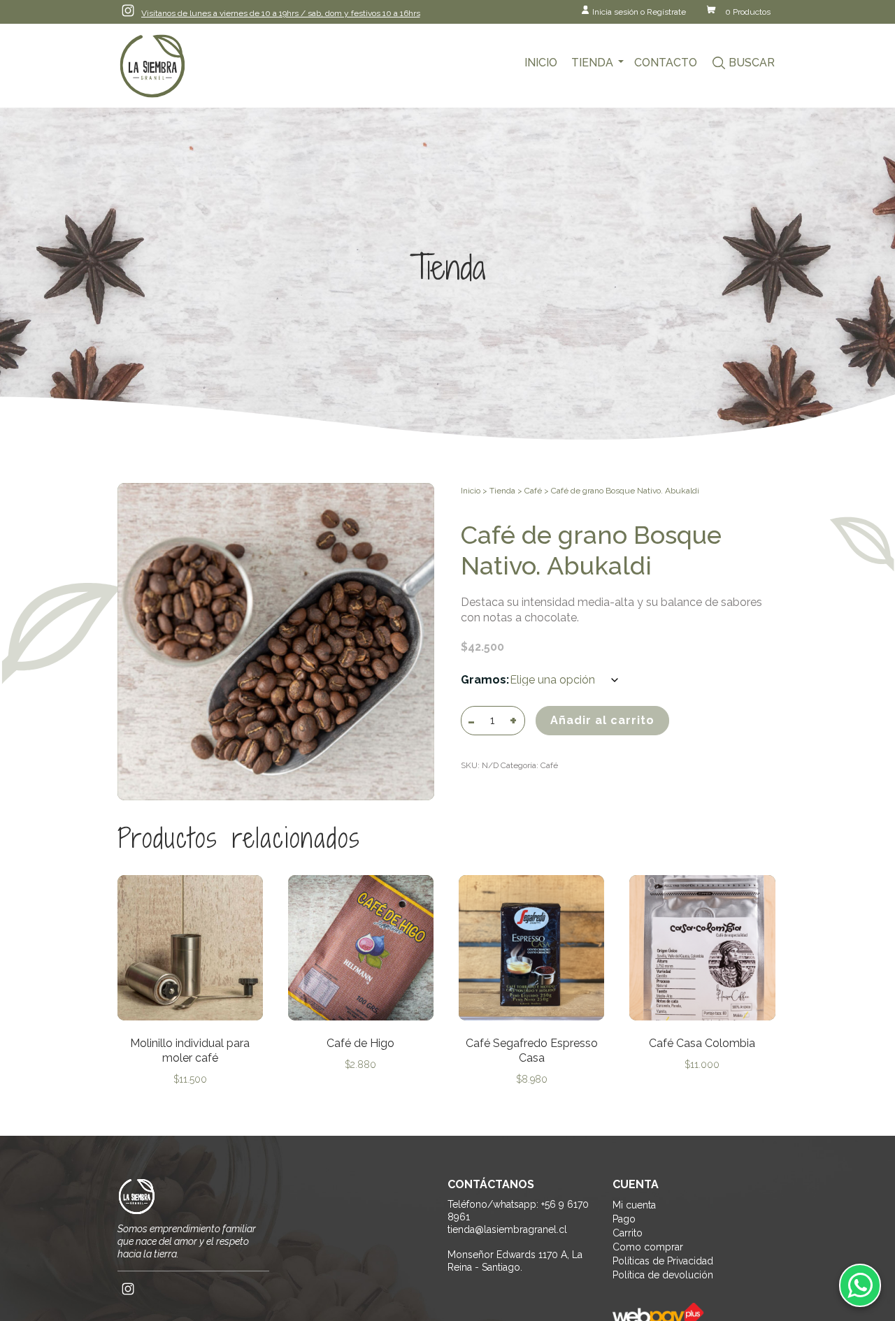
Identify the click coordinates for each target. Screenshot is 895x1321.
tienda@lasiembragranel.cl (507, 1229)
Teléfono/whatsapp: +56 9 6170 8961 (518, 1210)
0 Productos (748, 12)
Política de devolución (663, 1274)
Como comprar (648, 1247)
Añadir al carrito (602, 720)
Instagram (127, 10)
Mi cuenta (634, 1205)
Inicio (540, 62)
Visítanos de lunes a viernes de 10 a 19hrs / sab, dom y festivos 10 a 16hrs (280, 13)
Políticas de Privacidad (663, 1260)
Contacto (665, 62)
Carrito (628, 1233)
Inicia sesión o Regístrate (639, 12)
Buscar (752, 62)
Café (533, 491)
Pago (624, 1219)
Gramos (483, 679)
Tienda (592, 62)
